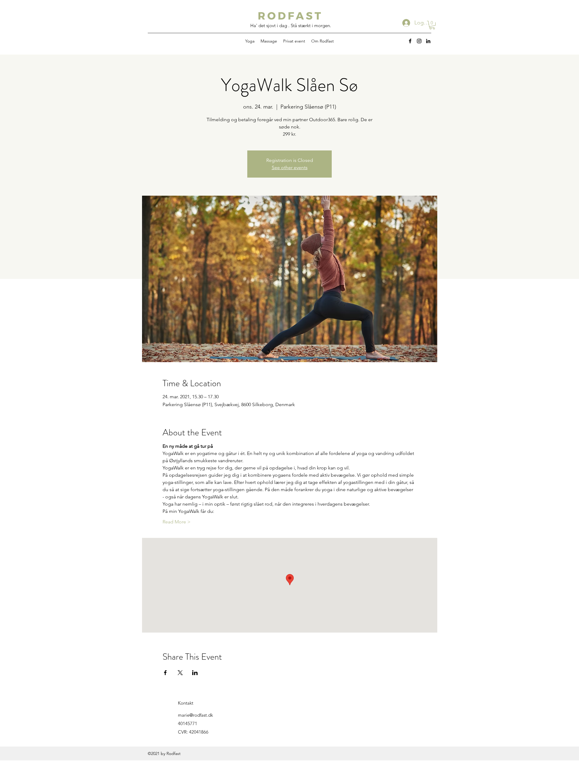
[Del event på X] (180, 672)
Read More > (177, 522)
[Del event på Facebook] (165, 672)
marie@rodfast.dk (195, 715)
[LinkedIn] (428, 41)
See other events (290, 167)
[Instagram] (419, 41)
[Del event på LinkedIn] (195, 672)
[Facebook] (410, 41)
